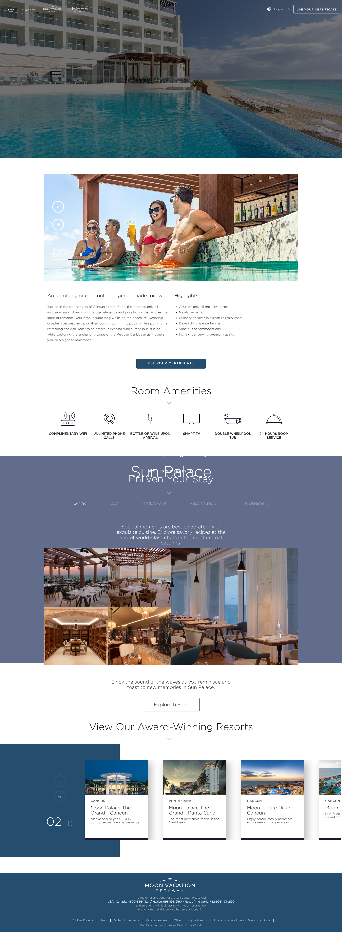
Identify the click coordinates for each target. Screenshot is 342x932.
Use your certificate (316, 9)
